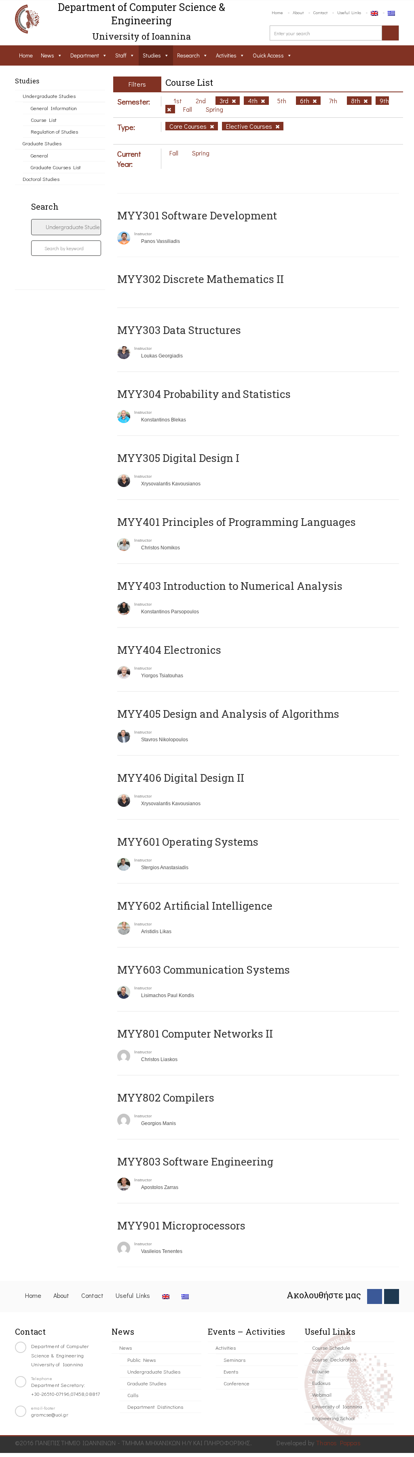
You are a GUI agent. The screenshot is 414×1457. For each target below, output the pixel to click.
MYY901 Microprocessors (181, 1225)
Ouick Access (268, 55)
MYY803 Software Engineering (195, 1161)
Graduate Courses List (56, 167)
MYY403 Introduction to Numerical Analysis (229, 586)
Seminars (234, 1359)
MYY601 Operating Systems (187, 842)
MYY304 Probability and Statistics (204, 394)
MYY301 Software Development (197, 215)
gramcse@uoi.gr (49, 1414)
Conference (236, 1383)
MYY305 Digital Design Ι (178, 458)
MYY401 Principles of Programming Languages (236, 522)
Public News (141, 1359)
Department (84, 55)
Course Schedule (331, 1347)
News (47, 55)
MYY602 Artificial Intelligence (194, 905)
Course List (44, 119)
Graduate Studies (42, 143)
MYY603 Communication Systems (203, 969)
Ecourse (321, 1371)
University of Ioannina (337, 1406)
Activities (226, 55)
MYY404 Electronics (169, 650)
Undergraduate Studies (49, 95)
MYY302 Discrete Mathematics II (200, 279)
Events (231, 1371)
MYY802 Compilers (165, 1097)
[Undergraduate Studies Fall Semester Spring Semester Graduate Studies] (66, 227)
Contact (320, 12)
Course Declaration (334, 1359)
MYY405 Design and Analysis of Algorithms (228, 714)
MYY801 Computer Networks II (195, 1033)
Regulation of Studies (54, 131)
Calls (132, 1394)
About (298, 12)
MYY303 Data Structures (179, 330)
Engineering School (333, 1417)
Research (188, 55)
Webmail (322, 1394)
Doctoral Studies (41, 178)
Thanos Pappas (338, 1442)
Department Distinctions (155, 1406)
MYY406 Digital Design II (180, 778)
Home (277, 12)
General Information (54, 107)
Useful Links (349, 12)
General (39, 155)
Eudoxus (321, 1382)
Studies (152, 55)
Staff (121, 55)
